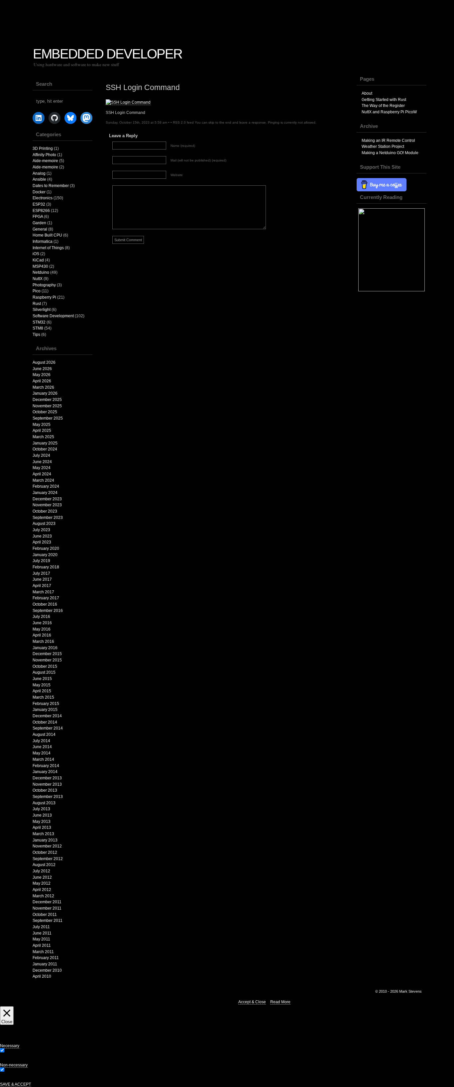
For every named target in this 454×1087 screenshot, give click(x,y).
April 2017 (42, 585)
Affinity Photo (44, 154)
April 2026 (42, 381)
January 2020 (45, 554)
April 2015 (42, 691)
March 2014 (43, 759)
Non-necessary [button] (14, 1065)
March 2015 (43, 697)
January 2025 (45, 443)
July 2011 (41, 927)
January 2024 (45, 492)
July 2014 (41, 741)
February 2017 (46, 598)
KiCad (38, 260)
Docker (39, 192)
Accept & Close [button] (252, 1002)
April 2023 (42, 542)
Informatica (43, 241)
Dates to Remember (51, 185)
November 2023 (47, 505)
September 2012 (48, 858)
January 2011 (45, 964)
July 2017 (41, 573)
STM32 (39, 322)
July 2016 (41, 616)
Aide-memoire (45, 160)
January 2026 (45, 393)
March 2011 (43, 951)
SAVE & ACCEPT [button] (15, 1084)
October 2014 (45, 722)
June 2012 (42, 877)
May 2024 (42, 467)
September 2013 (48, 796)
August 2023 (44, 523)
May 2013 (42, 821)
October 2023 (45, 511)
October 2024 (45, 449)
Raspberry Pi (44, 297)
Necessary (15, 1051)
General (40, 229)
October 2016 (45, 604)
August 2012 (44, 864)
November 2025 (47, 406)
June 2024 (42, 461)
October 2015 (45, 666)
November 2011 (47, 908)
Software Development (53, 316)
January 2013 (45, 840)
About (367, 93)
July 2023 (41, 530)
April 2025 (42, 430)
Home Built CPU (47, 235)
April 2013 (42, 827)
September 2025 (48, 418)
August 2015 (44, 672)
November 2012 (47, 846)
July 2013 (41, 809)
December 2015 (47, 653)
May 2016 (42, 629)
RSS (444, 22)
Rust (37, 303)
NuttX (38, 278)
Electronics (43, 198)
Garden (39, 223)
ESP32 (39, 204)
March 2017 (43, 592)
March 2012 (43, 896)
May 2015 (42, 685)
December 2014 (47, 716)
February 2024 (46, 486)
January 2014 (45, 771)
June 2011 (42, 933)
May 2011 (41, 939)
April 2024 (42, 474)
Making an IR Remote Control (388, 140)
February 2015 (46, 703)
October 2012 (45, 852)
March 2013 (43, 834)
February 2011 (46, 957)
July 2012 (41, 871)
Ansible (39, 179)
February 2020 (46, 548)
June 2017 (42, 579)
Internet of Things (48, 248)
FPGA (38, 216)
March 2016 (43, 641)
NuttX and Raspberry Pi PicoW (389, 112)
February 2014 (46, 765)
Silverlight (42, 309)
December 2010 (47, 970)
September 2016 (48, 610)
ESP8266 (41, 210)
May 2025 (42, 424)
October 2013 (45, 790)
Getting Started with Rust (384, 99)
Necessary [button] (9, 1045)
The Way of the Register (383, 105)
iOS (36, 253)
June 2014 (42, 746)
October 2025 (45, 412)
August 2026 (44, 362)
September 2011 (47, 920)
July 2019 (41, 560)
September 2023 (48, 517)
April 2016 (42, 635)
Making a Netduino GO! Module (390, 152)
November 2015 (47, 660)
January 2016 (45, 647)
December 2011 (47, 902)
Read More (280, 1002)
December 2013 (47, 778)
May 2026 (42, 374)
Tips (36, 334)
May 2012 (42, 883)
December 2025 (47, 399)
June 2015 (42, 678)
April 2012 (42, 889)
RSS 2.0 (179, 122)
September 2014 (48, 728)
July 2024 (41, 455)
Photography (44, 285)
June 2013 (42, 815)
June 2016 (42, 623)
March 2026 (43, 387)
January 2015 (45, 709)
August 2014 (44, 734)
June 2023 (42, 536)
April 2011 (42, 945)
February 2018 (46, 567)
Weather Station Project (383, 146)
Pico (37, 291)
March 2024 (43, 480)
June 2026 (42, 368)
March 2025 (43, 437)
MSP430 (40, 266)
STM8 (38, 328)
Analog (39, 173)
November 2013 (47, 784)
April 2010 (42, 976)
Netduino (41, 272)
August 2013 (44, 803)
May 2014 (42, 753)
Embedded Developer (107, 54)
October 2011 (45, 914)
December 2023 (47, 499)
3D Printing (43, 148)
